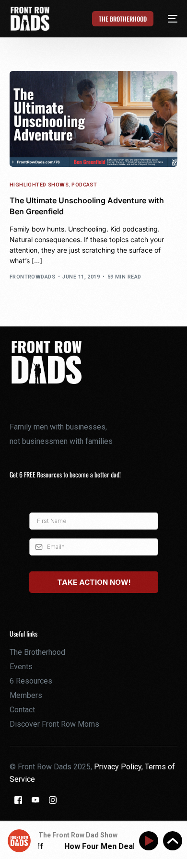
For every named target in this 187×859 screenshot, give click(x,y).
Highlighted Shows (39, 184)
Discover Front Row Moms (54, 724)
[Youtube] (35, 799)
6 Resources (31, 680)
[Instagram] (52, 799)
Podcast (84, 184)
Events (21, 666)
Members (26, 695)
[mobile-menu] (167, 19)
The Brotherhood (37, 652)
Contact (22, 709)
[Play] (150, 841)
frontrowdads (32, 277)
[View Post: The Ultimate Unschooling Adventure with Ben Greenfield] (94, 119)
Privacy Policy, (119, 766)
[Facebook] (18, 799)
